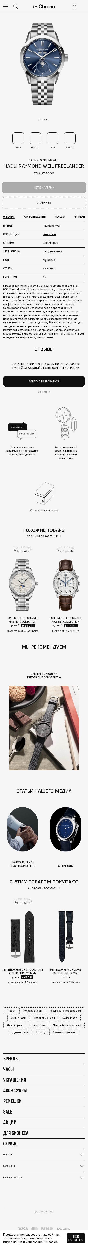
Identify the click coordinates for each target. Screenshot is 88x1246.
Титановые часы (44, 1018)
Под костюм (38, 1025)
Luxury (40, 1032)
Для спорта (14, 1025)
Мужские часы (32, 1011)
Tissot (11, 1011)
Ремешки (12, 1101)
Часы (8, 1069)
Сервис (10, 1143)
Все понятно (75, 1238)
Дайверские (20, 1032)
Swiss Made (69, 1018)
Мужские (49, 260)
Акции (10, 1122)
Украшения (14, 1080)
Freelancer (49, 234)
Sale (7, 1112)
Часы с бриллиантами (67, 1025)
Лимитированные (64, 1032)
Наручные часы (52, 251)
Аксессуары (15, 1090)
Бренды (11, 1058)
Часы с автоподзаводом (65, 1011)
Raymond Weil (52, 225)
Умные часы (18, 1018)
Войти (42, 392)
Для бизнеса (15, 1133)
